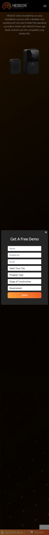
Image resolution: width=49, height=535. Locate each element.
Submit (24, 295)
